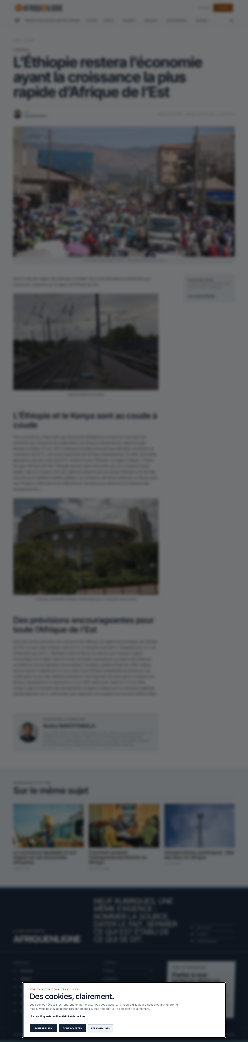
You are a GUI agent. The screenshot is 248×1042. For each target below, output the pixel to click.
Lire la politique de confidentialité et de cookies (57, 1016)
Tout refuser (43, 1028)
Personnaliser (100, 1028)
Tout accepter (72, 1028)
